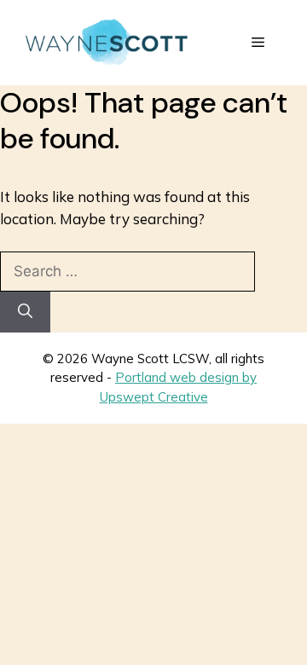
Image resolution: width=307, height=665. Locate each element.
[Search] (25, 312)
